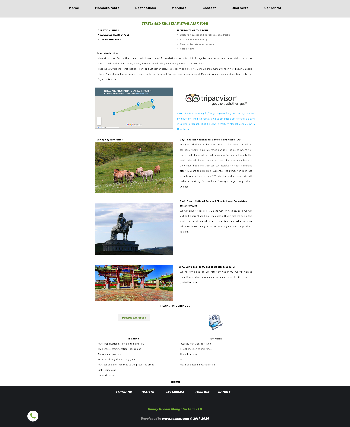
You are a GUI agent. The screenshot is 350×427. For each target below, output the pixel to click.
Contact (209, 8)
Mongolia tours (107, 8)
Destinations (145, 8)
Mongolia (179, 8)
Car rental (272, 8)
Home (74, 8)
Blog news (240, 8)
